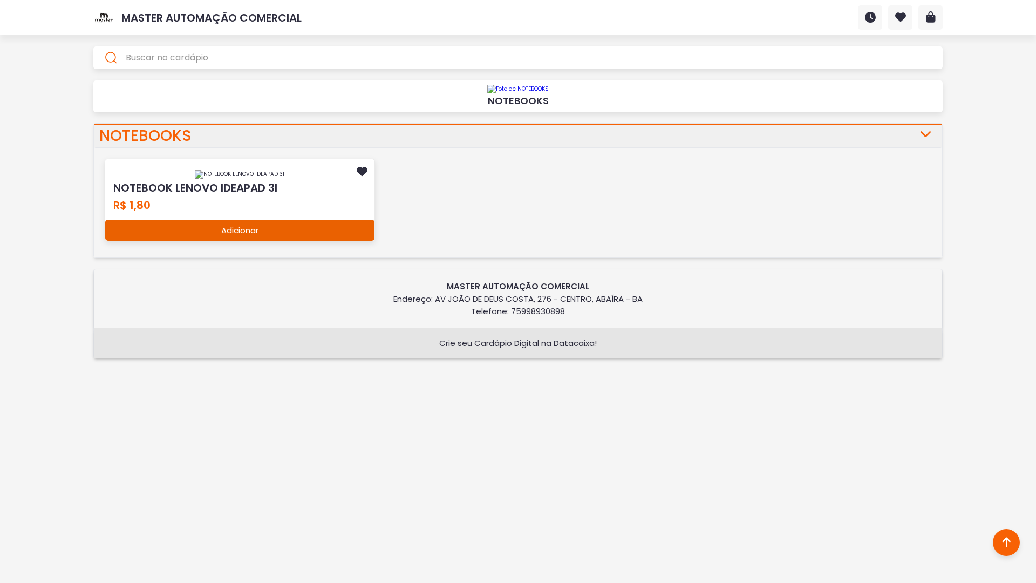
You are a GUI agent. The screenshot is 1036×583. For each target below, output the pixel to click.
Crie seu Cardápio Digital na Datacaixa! (518, 343)
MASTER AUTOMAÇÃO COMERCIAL (211, 17)
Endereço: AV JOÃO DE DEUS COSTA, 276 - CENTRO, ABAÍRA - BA (518, 298)
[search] (518, 57)
